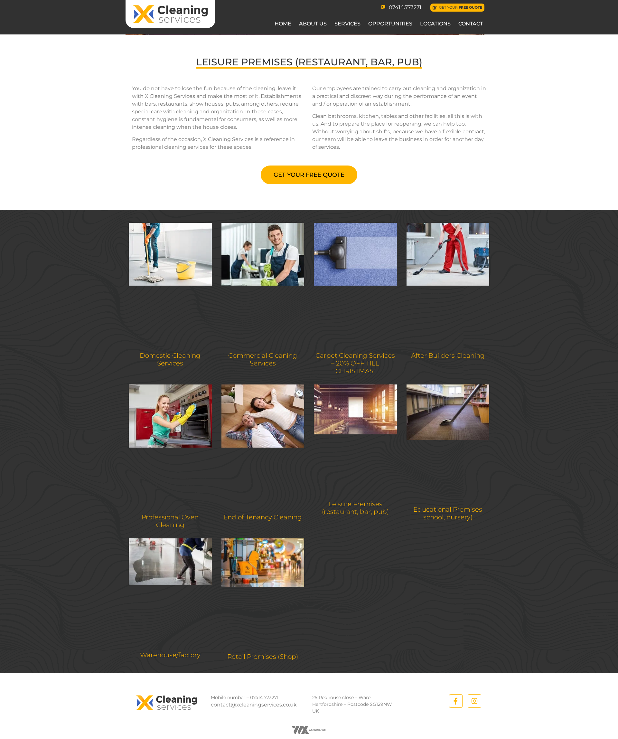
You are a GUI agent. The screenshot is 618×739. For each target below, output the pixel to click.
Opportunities (390, 24)
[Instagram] (474, 701)
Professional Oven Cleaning (170, 521)
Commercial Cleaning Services (262, 359)
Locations (435, 24)
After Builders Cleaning (448, 355)
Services (347, 24)
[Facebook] (456, 701)
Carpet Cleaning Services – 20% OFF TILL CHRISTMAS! (355, 363)
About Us (313, 24)
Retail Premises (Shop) (262, 656)
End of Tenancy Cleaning (262, 517)
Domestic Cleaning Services (170, 359)
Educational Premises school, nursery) (447, 513)
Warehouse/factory (170, 655)
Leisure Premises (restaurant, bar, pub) (355, 508)
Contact (470, 24)
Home (283, 24)
